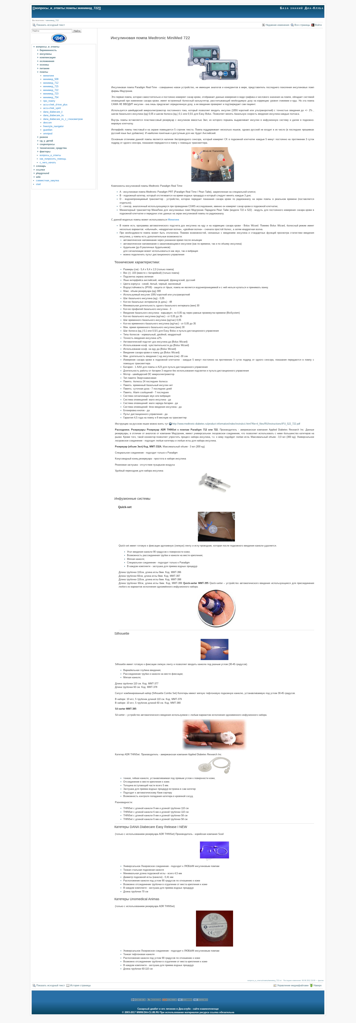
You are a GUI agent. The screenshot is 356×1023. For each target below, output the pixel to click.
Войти (318, 25)
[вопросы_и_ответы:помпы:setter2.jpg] (214, 734)
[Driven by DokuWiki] (153, 1005)
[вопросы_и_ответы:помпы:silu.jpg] (214, 649)
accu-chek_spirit (52, 108)
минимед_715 (50, 86)
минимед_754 (50, 97)
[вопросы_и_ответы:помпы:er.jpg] (214, 850)
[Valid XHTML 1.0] (200, 1005)
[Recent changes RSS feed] (169, 1005)
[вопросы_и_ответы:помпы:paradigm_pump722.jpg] (212, 63)
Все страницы (302, 25)
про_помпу (49, 100)
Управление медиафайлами (293, 985)
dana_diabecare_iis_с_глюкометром (63, 119)
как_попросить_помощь (53, 158)
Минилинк (173, 219)
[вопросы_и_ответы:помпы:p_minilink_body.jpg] (212, 164)
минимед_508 (50, 79)
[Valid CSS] (185, 1005)
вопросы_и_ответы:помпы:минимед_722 (67, 8)
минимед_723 (50, 93)
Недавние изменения (277, 25)
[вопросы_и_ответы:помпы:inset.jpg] (214, 929)
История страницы (80, 985)
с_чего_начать (48, 162)
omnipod (47, 133)
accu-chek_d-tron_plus (55, 104)
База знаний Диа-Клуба (302, 8)
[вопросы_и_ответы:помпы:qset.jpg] (216, 526)
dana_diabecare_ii (52, 111)
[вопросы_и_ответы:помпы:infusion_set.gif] (214, 765)
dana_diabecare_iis (53, 115)
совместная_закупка (47, 180)
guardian (47, 129)
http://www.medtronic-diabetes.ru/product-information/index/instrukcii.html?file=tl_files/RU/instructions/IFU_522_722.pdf (236, 423)
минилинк (48, 75)
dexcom (47, 122)
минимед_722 (52, 20)
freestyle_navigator (53, 126)
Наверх (318, 985)
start (38, 184)
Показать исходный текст (50, 25)
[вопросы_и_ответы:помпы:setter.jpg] (216, 608)
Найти (77, 31)
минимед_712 (50, 82)
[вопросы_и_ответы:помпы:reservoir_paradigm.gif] (214, 483)
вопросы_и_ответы (50, 155)
